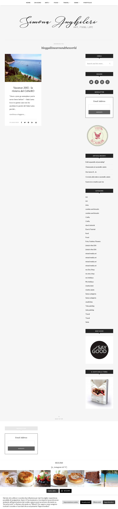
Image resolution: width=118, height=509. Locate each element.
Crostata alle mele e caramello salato (98, 177)
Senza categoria (91, 294)
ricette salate (90, 290)
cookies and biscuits (92, 209)
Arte (47, 2)
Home (28, 2)
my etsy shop (90, 274)
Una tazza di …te (91, 172)
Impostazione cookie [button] (71, 502)
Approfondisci (109, 502)
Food (56, 2)
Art (87, 197)
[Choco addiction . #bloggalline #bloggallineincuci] (92, 478)
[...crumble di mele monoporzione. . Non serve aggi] (8, 478)
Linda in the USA (91, 245)
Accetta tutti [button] (86, 502)
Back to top (59, 418)
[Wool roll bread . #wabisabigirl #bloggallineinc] (25, 478)
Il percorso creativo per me (95, 182)
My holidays (90, 282)
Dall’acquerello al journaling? (95, 162)
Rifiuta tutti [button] (97, 502)
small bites (89, 302)
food (87, 233)
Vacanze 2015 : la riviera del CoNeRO (23, 89)
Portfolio (88, 2)
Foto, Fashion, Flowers (93, 241)
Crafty (88, 217)
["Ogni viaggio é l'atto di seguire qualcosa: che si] (109, 478)
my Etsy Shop (90, 270)
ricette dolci (89, 286)
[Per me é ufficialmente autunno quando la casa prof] (75, 478)
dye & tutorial (90, 225)
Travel (66, 2)
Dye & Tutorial (90, 229)
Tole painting (90, 306)
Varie (76, 2)
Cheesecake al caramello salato (96, 167)
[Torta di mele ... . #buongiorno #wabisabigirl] (59, 478)
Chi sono (37, 2)
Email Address (99, 101)
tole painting (90, 310)
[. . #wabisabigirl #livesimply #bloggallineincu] (42, 478)
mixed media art (91, 253)
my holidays (90, 278)
